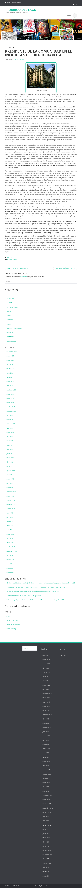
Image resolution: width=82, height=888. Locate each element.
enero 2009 (10, 543)
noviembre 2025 (11, 352)
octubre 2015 (10, 407)
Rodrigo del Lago (19, 59)
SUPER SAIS (10, 337)
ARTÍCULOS (10, 257)
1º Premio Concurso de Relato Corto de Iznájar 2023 (23, 596)
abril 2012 (9, 483)
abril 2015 (9, 415)
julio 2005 (9, 564)
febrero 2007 (10, 560)
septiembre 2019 (11, 390)
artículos (9, 259)
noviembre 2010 (11, 504)
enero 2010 (10, 526)
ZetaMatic (44, 886)
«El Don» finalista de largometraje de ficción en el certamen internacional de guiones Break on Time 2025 (40, 583)
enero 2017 (10, 398)
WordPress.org (11, 629)
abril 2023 (9, 364)
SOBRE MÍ (9, 333)
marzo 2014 (10, 441)
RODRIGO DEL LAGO (21, 10)
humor (15, 259)
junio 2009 (9, 530)
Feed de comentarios (13, 624)
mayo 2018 (10, 394)
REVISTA (9, 324)
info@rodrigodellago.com (14, 2)
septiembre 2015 (11, 411)
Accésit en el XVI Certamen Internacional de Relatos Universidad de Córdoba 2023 (32, 591)
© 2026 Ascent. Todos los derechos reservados (19, 886)
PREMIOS (9, 316)
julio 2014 (9, 428)
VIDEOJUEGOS (11, 341)
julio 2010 (9, 513)
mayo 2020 (10, 381)
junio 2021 (9, 373)
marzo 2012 (10, 487)
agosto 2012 (10, 470)
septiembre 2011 (11, 492)
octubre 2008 (10, 547)
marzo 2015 (10, 420)
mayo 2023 (10, 360)
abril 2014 (9, 436)
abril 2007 (9, 555)
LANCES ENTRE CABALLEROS (17, 268)
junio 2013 (9, 454)
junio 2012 (9, 475)
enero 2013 (10, 466)
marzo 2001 (10, 568)
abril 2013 (9, 462)
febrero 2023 (10, 369)
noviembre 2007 (11, 551)
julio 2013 (9, 449)
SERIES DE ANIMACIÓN (14, 328)
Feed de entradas (12, 620)
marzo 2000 (10, 572)
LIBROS (9, 311)
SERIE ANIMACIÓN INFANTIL (65, 268)
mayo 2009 (10, 534)
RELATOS (9, 320)
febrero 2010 (10, 521)
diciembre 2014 (11, 424)
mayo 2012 (10, 479)
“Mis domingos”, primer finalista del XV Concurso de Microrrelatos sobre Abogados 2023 (35, 600)
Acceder (9, 616)
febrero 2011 (10, 500)
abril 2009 (9, 538)
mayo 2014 (10, 432)
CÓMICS (9, 303)
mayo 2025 (10, 356)
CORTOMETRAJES (12, 307)
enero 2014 (10, 445)
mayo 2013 (10, 458)
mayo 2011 (10, 496)
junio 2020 (9, 377)
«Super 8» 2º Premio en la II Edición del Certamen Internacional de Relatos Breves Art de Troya (37, 587)
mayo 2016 (10, 403)
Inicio (69, 15)
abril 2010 (9, 517)
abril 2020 (9, 386)
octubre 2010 (10, 509)
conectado (23, 277)
